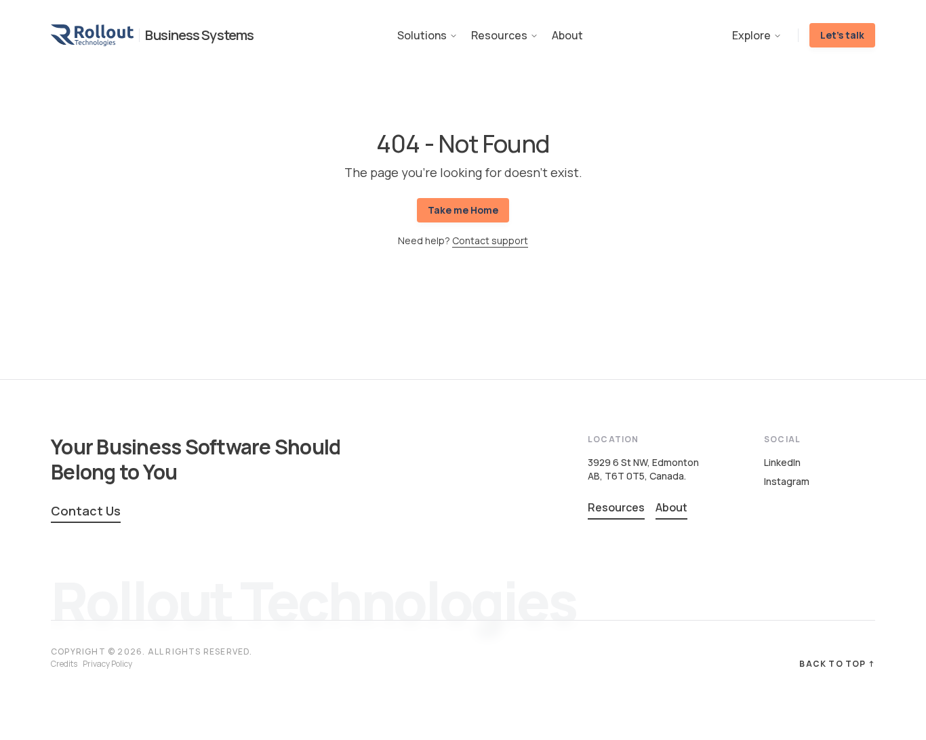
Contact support (490, 240)
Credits (64, 663)
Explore (751, 35)
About (567, 35)
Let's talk (842, 34)
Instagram (786, 481)
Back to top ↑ (837, 664)
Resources (499, 35)
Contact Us (86, 511)
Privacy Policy (107, 663)
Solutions (422, 35)
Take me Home (463, 209)
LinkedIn (782, 462)
